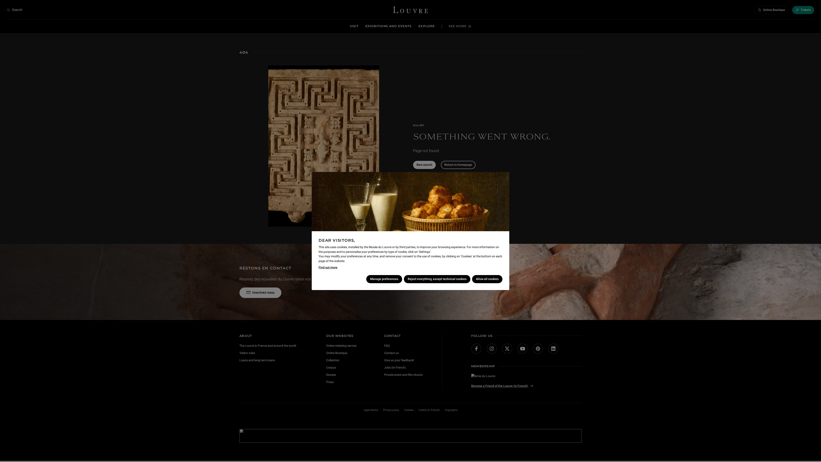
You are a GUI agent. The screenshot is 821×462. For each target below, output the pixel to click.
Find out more (328, 267)
